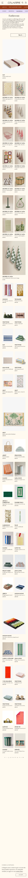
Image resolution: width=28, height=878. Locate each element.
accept (21, 874)
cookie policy (19, 871)
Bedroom (11, 11)
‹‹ (4, 757)
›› (23, 757)
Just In (4, 7)
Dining (4, 11)
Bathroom (19, 11)
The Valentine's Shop (15, 7)
